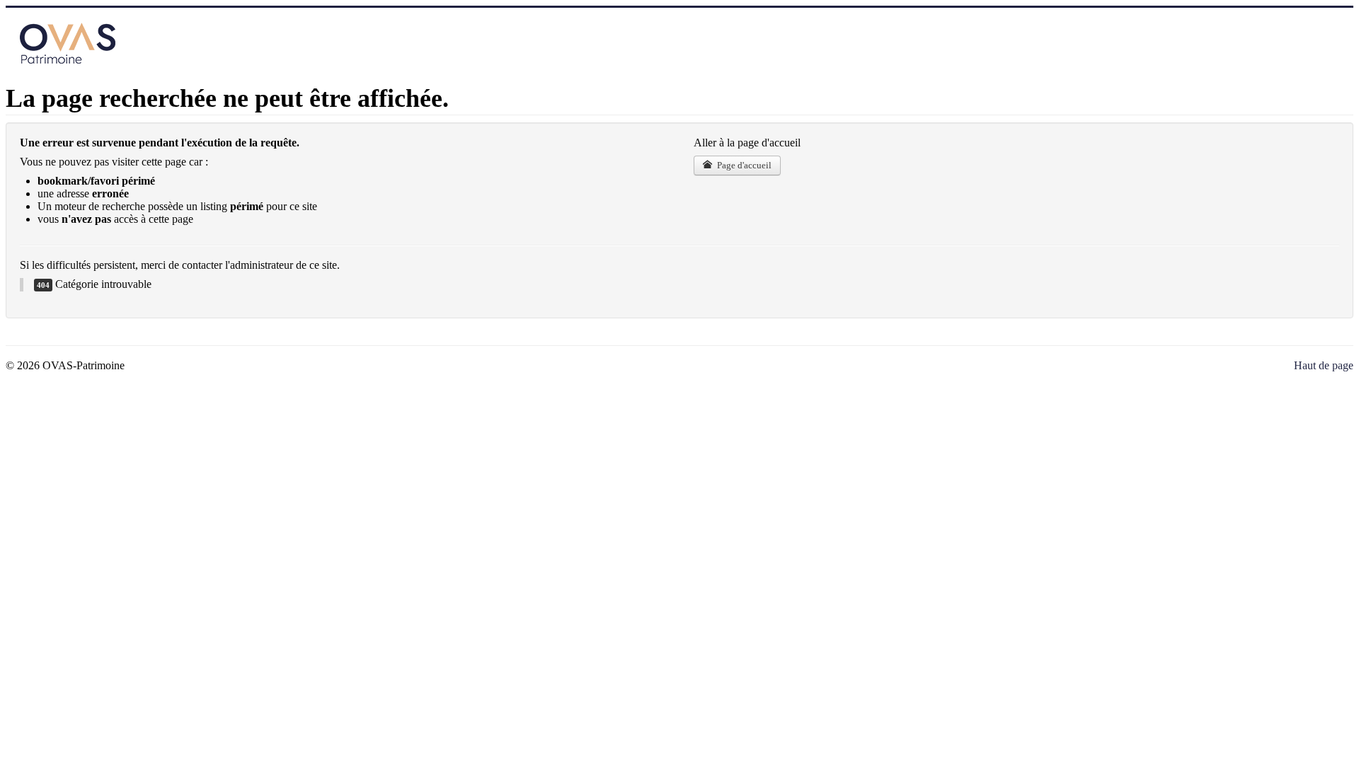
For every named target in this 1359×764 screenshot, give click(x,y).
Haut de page (1323, 365)
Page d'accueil (743, 165)
